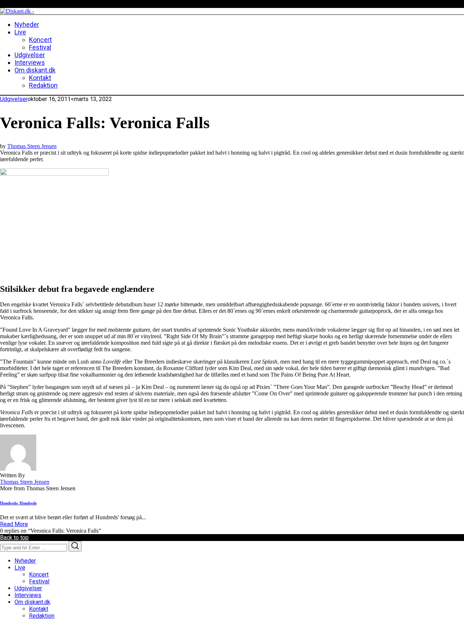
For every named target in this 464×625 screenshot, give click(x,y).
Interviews (27, 595)
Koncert (39, 574)
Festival (39, 581)
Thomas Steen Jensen (32, 146)
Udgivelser (14, 99)
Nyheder (25, 560)
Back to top (14, 537)
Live (19, 567)
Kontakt (38, 608)
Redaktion (41, 615)
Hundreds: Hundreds (18, 503)
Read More (14, 524)
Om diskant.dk (32, 602)
